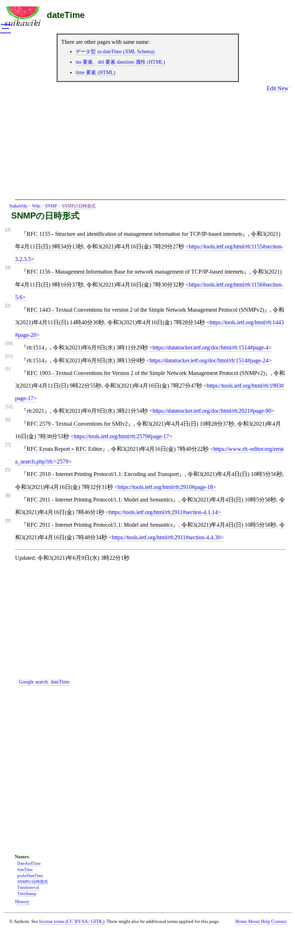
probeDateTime (30, 875)
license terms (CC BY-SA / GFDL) (71, 921)
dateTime (66, 15)
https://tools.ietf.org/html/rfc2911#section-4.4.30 (166, 537)
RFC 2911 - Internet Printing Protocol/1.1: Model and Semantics (100, 500)
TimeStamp (26, 893)
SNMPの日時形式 (79, 206)
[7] (7, 445)
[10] (9, 343)
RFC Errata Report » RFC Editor (64, 449)
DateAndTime (29, 863)
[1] (7, 369)
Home (241, 921)
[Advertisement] (150, 148)
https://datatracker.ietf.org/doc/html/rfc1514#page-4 (210, 347)
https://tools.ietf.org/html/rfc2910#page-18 (165, 487)
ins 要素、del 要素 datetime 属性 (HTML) (120, 62)
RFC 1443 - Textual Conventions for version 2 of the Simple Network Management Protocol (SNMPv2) (145, 310)
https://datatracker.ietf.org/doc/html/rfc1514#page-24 (209, 360)
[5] (7, 470)
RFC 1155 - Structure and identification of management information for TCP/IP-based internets (134, 234)
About (254, 921)
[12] (9, 406)
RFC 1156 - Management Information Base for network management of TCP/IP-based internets (135, 272)
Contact (279, 921)
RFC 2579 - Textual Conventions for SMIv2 (77, 424)
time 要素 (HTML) (95, 72)
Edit (271, 88)
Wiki (36, 206)
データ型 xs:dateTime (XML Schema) (115, 51)
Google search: (44, 682)
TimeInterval (28, 887)
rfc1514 (35, 347)
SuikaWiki (18, 206)
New (283, 88)
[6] (7, 419)
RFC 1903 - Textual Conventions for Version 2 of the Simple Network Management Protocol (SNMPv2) (146, 373)
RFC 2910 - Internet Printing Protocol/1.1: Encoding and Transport (103, 474)
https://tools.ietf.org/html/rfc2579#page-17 (121, 436)
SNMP (51, 206)
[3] (7, 230)
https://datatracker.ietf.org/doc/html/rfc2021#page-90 (212, 411)
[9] (7, 520)
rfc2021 (35, 411)
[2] (7, 305)
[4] (7, 267)
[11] (9, 356)
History (22, 901)
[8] (7, 495)
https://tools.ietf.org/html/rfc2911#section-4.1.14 (163, 512)
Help (265, 921)
